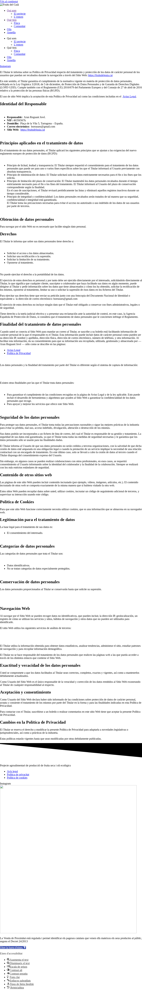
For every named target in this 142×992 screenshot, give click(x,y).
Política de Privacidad (19, 353)
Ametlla (11, 32)
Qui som (11, 10)
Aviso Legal (129, 96)
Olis (9, 29)
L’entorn (18, 16)
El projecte (20, 13)
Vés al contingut (9, 1)
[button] (13, 947)
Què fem (11, 19)
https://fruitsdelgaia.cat (100, 75)
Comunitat (19, 26)
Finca (17, 23)
